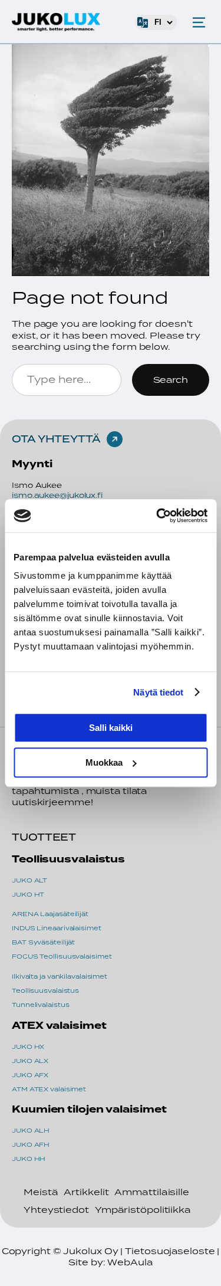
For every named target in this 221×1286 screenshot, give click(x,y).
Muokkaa (104, 762)
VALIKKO (199, 22)
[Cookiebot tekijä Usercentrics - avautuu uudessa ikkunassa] (157, 515)
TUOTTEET (44, 837)
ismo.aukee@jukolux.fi (57, 495)
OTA (25, 438)
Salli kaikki (111, 728)
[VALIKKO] (199, 22)
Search (170, 379)
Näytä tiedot (158, 692)
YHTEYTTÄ (69, 438)
